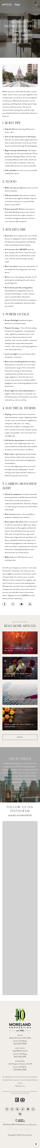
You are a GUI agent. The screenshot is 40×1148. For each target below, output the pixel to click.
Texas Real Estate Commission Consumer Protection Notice (20, 1077)
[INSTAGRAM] (12, 1109)
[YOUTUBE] (28, 1109)
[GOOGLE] (20, 1114)
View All (20, 737)
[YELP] (33, 1109)
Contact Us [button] (20, 790)
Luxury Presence (31, 1124)
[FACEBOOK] (7, 1109)
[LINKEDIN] (17, 1109)
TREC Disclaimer (20, 1086)
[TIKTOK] (23, 1109)
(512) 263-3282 (20, 1056)
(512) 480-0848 (20, 1043)
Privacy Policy (27, 1135)
